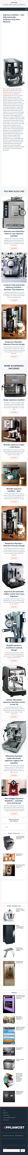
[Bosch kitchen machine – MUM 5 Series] (9, 921)
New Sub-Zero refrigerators (19, 962)
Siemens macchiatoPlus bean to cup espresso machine (14, 233)
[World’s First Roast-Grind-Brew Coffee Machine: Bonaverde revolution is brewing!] (9, 1087)
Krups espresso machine (14, 400)
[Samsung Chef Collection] (9, 1054)
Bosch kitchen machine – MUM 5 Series (20, 910)
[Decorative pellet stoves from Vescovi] (9, 875)
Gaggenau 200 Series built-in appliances (19, 1092)
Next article (14, 821)
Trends (14, 992)
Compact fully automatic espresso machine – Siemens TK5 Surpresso (14, 287)
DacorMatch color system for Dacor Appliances (20, 997)
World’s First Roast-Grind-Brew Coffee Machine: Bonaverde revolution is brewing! (19, 1077)
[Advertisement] (14, 41)
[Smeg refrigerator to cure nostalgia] (9, 943)
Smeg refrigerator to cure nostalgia (20, 926)
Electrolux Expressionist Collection (19, 1018)
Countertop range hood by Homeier (19, 949)
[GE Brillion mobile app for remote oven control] (9, 1043)
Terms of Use (6, 1119)
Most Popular (14, 833)
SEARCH (5, 1148)
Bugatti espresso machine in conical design (14, 647)
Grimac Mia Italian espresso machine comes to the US (14, 702)
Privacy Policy (6, 1115)
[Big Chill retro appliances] (9, 860)
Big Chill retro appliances (19, 854)
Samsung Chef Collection (19, 1048)
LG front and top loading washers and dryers (20, 837)
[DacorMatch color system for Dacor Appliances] (9, 1012)
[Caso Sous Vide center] (9, 1069)
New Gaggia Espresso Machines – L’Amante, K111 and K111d (14, 800)
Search (22, 1150)
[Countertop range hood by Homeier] (9, 957)
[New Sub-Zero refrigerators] (9, 985)
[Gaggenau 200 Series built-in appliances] (9, 1101)
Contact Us (5, 1112)
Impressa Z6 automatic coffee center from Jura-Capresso (14, 594)
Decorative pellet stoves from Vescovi (20, 866)
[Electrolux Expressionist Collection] (9, 1022)
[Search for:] (14, 827)
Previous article (14, 819)
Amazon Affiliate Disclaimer (9, 1117)
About (4, 1110)
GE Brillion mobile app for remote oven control (20, 1028)
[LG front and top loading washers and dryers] (9, 849)
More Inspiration (14, 906)
